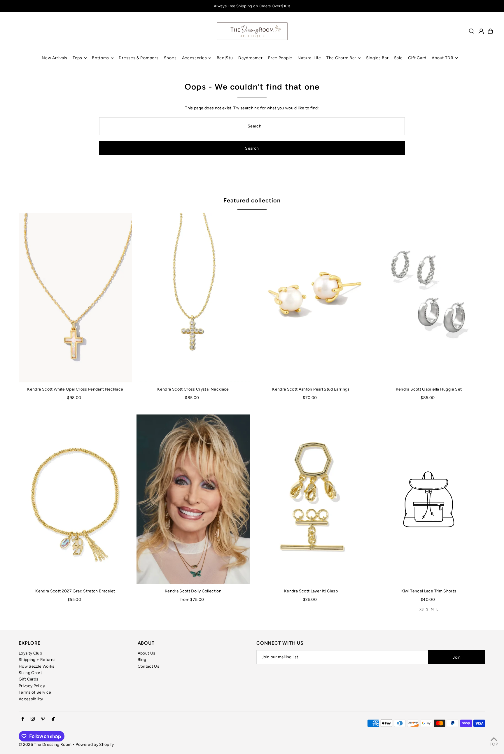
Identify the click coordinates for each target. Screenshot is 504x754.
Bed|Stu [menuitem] (225, 57)
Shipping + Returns (37, 659)
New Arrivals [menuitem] (54, 57)
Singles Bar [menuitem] (377, 57)
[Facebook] (23, 719)
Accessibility (31, 699)
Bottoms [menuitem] (100, 57)
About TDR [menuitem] (442, 57)
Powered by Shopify (95, 744)
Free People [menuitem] (280, 57)
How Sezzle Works (37, 666)
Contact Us (149, 666)
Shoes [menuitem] (170, 57)
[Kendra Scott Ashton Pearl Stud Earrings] (311, 297)
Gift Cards (28, 679)
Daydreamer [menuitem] (250, 57)
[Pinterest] (43, 719)
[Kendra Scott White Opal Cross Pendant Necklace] (75, 297)
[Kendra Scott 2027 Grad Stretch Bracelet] (75, 499)
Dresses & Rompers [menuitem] (138, 57)
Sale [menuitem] (398, 57)
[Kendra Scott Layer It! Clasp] (311, 499)
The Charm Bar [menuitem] (341, 57)
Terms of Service (35, 692)
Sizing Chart (30, 672)
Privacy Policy (32, 685)
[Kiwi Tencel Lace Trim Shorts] (428, 499)
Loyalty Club (30, 653)
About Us (146, 653)
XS (421, 609)
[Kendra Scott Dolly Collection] (193, 499)
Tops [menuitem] (77, 57)
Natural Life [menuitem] (309, 57)
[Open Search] (471, 31)
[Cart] (490, 31)
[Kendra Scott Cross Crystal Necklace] (193, 297)
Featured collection (252, 200)
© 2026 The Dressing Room (46, 744)
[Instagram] (33, 719)
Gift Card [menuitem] (417, 57)
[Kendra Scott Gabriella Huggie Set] (428, 297)
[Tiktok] (53, 719)
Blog (142, 659)
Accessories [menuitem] (194, 57)
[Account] (481, 31)
